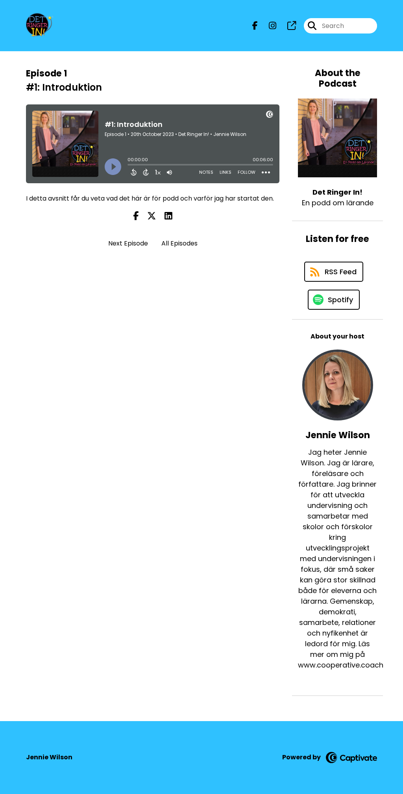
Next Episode (128, 243)
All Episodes (179, 243)
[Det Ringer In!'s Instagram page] (267, 26)
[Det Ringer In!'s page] (287, 26)
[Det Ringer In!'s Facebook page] (255, 26)
